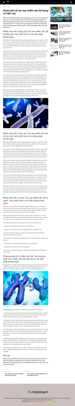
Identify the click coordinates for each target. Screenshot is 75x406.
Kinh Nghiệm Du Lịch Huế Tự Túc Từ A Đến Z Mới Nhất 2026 (60, 19)
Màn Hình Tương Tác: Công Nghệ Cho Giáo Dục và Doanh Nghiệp (65, 40)
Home (4, 6)
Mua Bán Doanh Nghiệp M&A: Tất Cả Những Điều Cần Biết (64, 53)
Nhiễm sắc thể (7, 206)
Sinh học (8, 6)
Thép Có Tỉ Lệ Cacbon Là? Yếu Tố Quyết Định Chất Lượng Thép (65, 33)
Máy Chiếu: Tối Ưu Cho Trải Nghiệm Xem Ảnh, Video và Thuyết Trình (65, 46)
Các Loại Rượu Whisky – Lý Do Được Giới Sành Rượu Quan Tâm (65, 26)
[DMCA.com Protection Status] (49, 401)
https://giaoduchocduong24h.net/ (37, 401)
